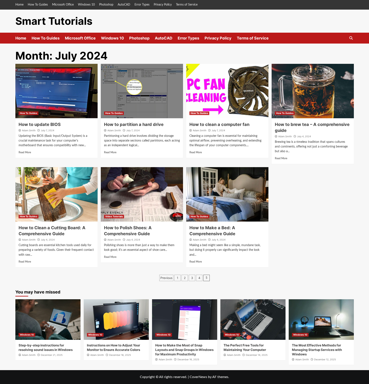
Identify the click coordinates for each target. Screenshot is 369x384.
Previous (166, 278)
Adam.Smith (29, 130)
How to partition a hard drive (134, 124)
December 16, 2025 (188, 359)
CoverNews (198, 377)
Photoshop (106, 4)
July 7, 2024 (47, 130)
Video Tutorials (114, 216)
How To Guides (38, 4)
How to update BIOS (40, 124)
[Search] (351, 38)
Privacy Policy (163, 4)
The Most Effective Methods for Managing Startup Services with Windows (317, 349)
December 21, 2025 (52, 354)
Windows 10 (86, 4)
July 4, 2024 (304, 136)
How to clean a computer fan (219, 124)
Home (19, 4)
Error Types (142, 4)
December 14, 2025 (257, 354)
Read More (25, 152)
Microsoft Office (63, 4)
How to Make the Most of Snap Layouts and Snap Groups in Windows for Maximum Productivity (184, 349)
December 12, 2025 (325, 359)
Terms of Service (187, 4)
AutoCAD (124, 4)
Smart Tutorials (53, 21)
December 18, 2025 (120, 354)
